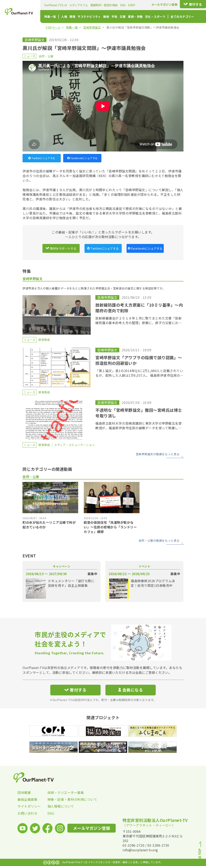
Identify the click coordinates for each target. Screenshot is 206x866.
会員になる (132, 690)
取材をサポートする (63, 248)
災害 (123, 17)
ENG (123, 5)
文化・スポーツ (155, 17)
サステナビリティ (89, 17)
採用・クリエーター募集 (62, 792)
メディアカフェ (78, 5)
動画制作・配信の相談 (104, 5)
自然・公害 (46, 56)
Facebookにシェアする (84, 158)
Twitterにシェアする (43, 158)
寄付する (195, 4)
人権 (64, 17)
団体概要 (24, 792)
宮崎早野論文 (92, 27)
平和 (114, 17)
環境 (72, 17)
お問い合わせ (27, 813)
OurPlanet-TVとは (55, 5)
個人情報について (60, 806)
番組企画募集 (27, 799)
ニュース (29, 56)
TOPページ (52, 27)
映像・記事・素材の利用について (62, 799)
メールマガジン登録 (164, 4)
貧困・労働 (135, 17)
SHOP (131, 5)
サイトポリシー (29, 806)
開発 (106, 17)
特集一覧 (50, 17)
